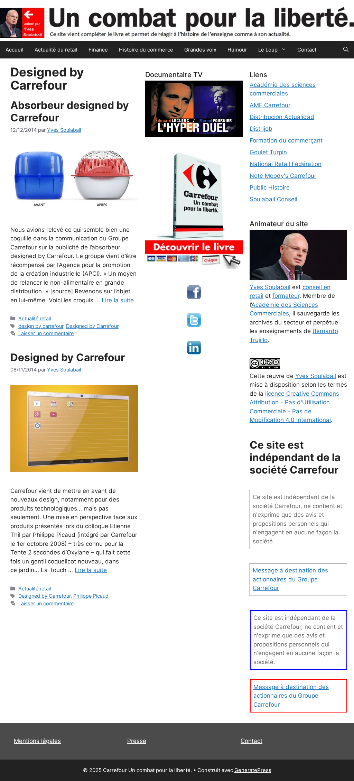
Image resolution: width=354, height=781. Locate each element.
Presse (136, 740)
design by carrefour (40, 326)
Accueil (15, 49)
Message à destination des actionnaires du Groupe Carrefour (290, 579)
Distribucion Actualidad (282, 116)
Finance (98, 49)
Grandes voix (200, 49)
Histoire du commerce (146, 49)
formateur (285, 295)
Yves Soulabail (315, 376)
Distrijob (261, 128)
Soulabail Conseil (273, 199)
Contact (306, 49)
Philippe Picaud (91, 596)
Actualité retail (34, 318)
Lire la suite (118, 300)
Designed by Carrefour (92, 326)
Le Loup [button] (268, 49)
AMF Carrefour (270, 105)
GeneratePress (252, 770)
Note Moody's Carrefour (283, 175)
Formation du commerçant (286, 140)
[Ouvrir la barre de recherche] (346, 49)
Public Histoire (270, 187)
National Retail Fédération (286, 163)
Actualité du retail (56, 49)
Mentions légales (37, 740)
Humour (237, 49)
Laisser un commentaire (46, 333)
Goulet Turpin (268, 152)
